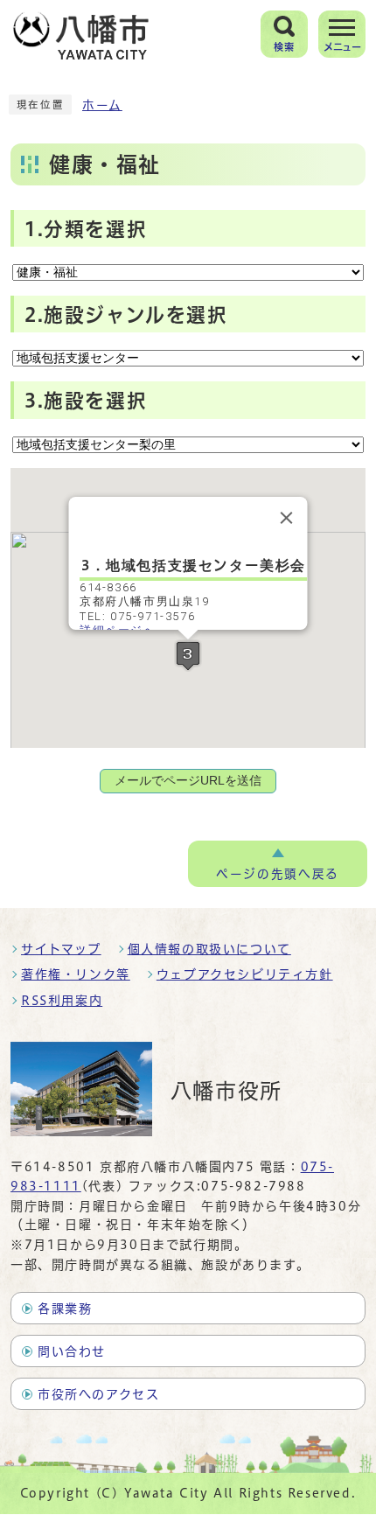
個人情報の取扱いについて (209, 949)
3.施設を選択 (85, 400)
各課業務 (65, 1308)
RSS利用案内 (61, 1001)
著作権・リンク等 (75, 974)
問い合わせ (72, 1351)
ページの (277, 874)
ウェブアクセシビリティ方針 (245, 974)
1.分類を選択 (85, 229)
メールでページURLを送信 (188, 780)
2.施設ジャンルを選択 (126, 315)
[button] (188, 655)
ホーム (102, 105)
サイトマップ (61, 949)
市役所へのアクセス (98, 1394)
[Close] (287, 518)
